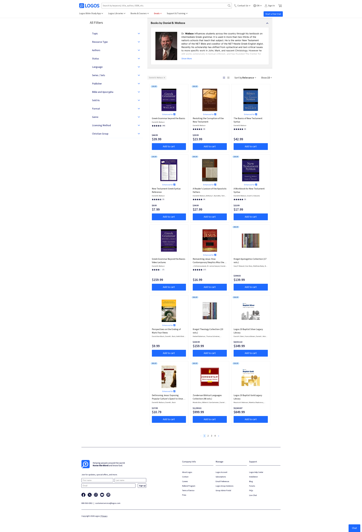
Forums (252, 486)
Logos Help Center (256, 472)
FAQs (251, 490)
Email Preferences (222, 481)
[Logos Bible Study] (89, 5)
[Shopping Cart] (280, 5)
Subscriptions (221, 477)
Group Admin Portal (223, 490)
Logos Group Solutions (224, 486)
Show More (186, 58)
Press (184, 495)
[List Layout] (228, 78)
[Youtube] (102, 495)
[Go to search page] (229, 5)
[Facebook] (83, 495)
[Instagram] (96, 495)
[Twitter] (90, 495)
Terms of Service (188, 490)
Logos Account (221, 472)
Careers (185, 481)
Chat (354, 528)
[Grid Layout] (224, 78)
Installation (253, 477)
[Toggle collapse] (267, 23)
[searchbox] (167, 5)
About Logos (187, 472)
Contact (185, 477)
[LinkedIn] (108, 495)
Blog (251, 481)
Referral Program (188, 486)
